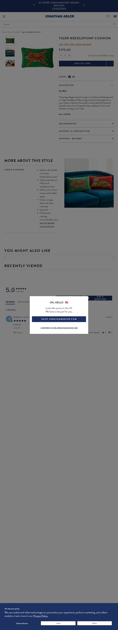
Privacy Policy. (40, 616)
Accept (58, 623)
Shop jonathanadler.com (59, 319)
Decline (94, 623)
